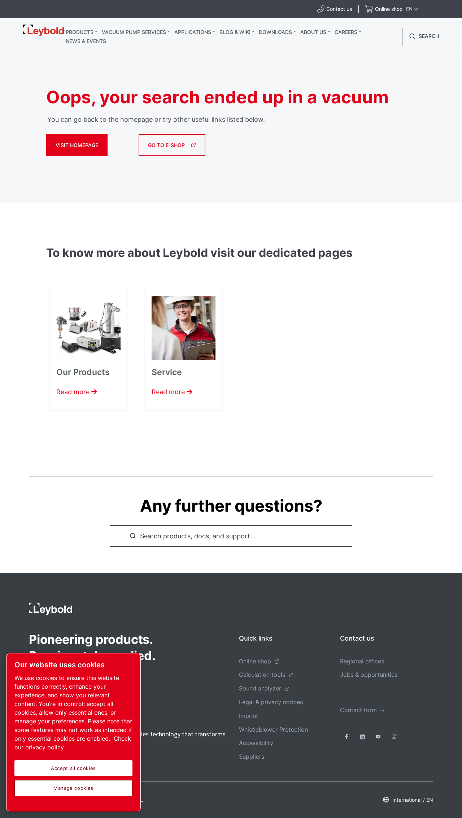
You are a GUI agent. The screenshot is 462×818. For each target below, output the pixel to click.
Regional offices (362, 661)
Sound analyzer (260, 688)
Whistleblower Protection (273, 729)
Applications (192, 32)
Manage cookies (73, 788)
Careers (346, 32)
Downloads (275, 32)
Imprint (248, 715)
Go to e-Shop (166, 145)
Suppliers (251, 756)
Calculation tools (262, 674)
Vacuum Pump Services (134, 32)
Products (79, 32)
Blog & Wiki (234, 32)
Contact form (358, 710)
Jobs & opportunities (368, 674)
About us (313, 32)
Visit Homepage (77, 145)
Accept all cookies (73, 768)
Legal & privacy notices (271, 702)
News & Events (86, 41)
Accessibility (256, 742)
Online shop (255, 661)
